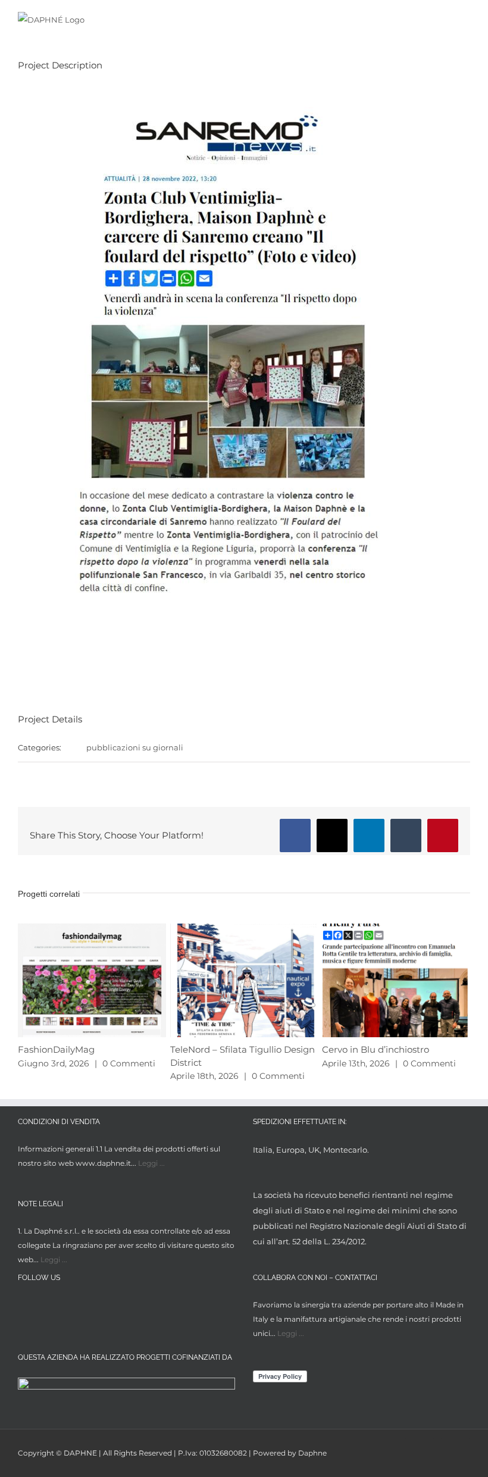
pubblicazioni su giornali (134, 747)
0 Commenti (128, 1063)
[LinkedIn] (69, 1307)
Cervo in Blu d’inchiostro (375, 1049)
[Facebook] (25, 1307)
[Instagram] (47, 1307)
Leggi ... (151, 1163)
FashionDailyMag (56, 1049)
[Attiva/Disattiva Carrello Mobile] (444, 19)
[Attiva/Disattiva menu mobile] (465, 19)
